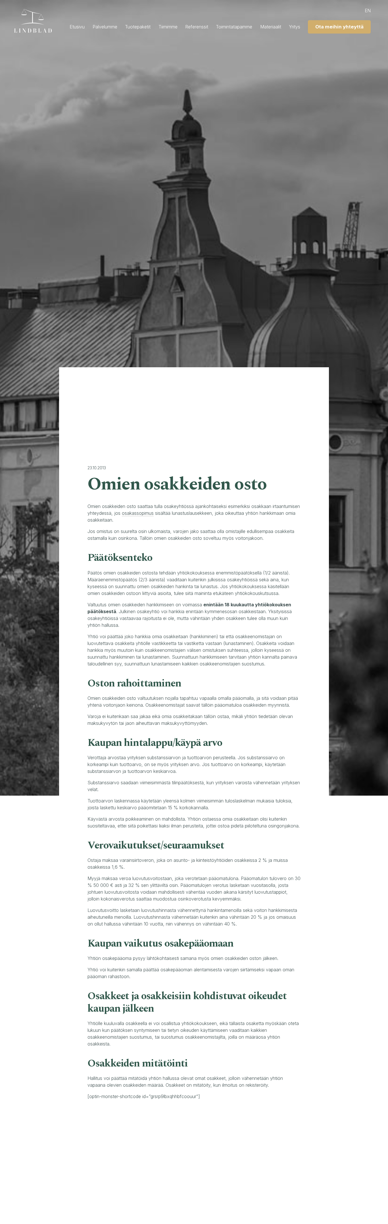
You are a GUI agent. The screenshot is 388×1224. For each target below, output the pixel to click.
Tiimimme (168, 27)
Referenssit (196, 27)
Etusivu (77, 27)
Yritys (294, 27)
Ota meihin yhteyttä (339, 27)
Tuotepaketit (138, 27)
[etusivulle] (35, 21)
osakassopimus (138, 513)
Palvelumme (105, 27)
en (368, 10)
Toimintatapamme (234, 27)
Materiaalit (270, 27)
